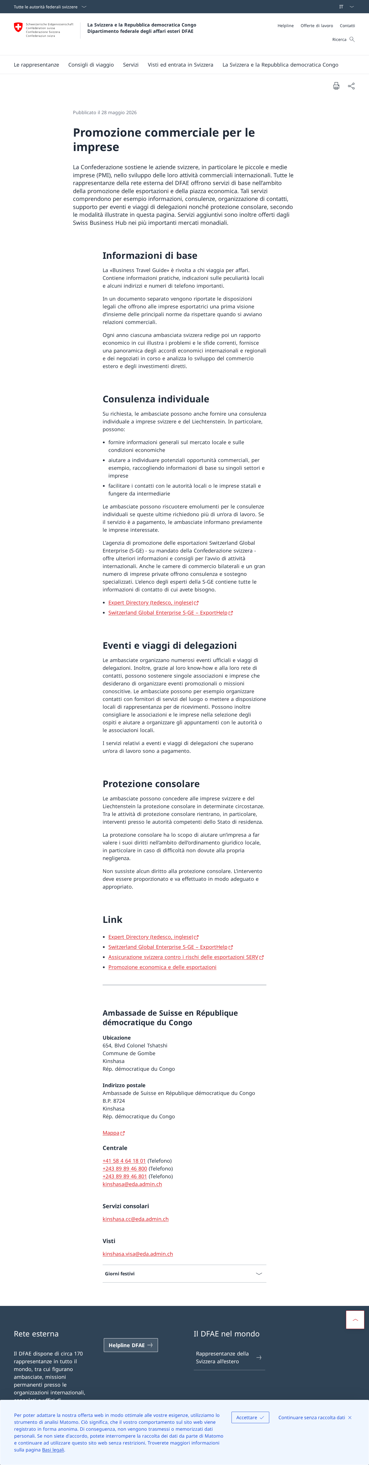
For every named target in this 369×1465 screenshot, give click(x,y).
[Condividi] (351, 86)
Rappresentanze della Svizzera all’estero (222, 1357)
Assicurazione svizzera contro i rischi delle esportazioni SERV (183, 956)
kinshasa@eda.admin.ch (132, 1184)
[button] (36, 64)
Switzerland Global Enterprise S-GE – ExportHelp (167, 612)
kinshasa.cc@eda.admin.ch (136, 1218)
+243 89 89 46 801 (125, 1176)
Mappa (111, 1132)
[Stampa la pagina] (336, 86)
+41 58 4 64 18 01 (124, 1160)
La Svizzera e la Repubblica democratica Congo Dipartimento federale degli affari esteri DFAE (142, 28)
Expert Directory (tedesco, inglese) (150, 602)
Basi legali (53, 1450)
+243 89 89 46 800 (125, 1168)
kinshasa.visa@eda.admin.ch (138, 1253)
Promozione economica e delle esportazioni (162, 967)
